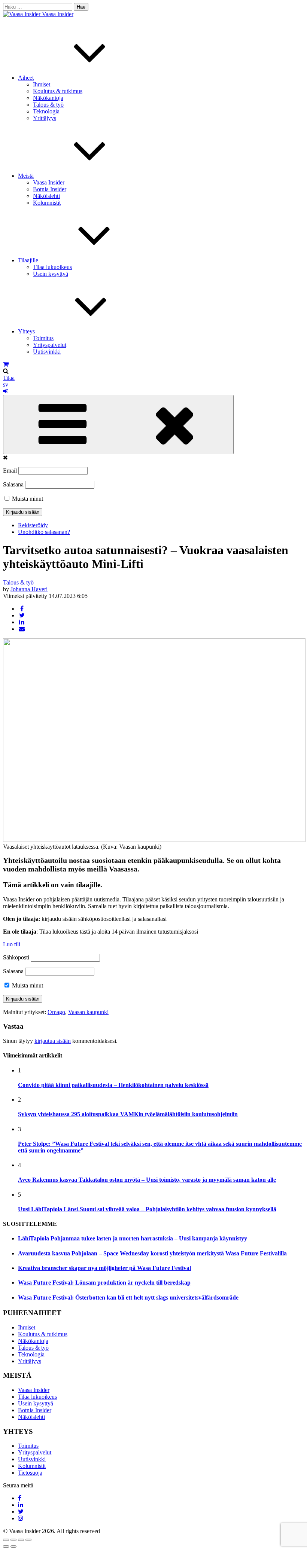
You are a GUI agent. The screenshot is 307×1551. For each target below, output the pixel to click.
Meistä (26, 175)
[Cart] (6, 364)
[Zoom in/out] (28, 1540)
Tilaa (9, 378)
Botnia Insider (49, 189)
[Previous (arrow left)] (6, 1546)
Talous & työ (48, 104)
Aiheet (26, 77)
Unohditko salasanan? (44, 532)
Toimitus (43, 338)
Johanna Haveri (29, 589)
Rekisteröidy (33, 525)
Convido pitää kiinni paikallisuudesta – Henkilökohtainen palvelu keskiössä (113, 1085)
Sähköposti (16, 957)
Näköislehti (46, 196)
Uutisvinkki (47, 351)
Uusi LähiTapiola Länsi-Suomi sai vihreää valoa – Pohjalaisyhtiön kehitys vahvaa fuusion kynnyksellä (147, 1209)
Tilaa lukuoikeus (52, 267)
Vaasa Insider (57, 14)
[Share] (13, 1540)
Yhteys (26, 331)
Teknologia (46, 111)
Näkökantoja (48, 98)
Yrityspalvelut (49, 345)
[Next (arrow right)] (13, 1546)
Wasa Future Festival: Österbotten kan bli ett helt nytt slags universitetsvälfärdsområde (128, 1297)
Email (10, 470)
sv (5, 384)
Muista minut (26, 498)
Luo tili (11, 944)
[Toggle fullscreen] (21, 1540)
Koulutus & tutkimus (57, 91)
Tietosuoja (30, 1472)
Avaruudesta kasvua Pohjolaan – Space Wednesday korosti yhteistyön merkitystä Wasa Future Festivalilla (152, 1253)
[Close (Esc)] (6, 1540)
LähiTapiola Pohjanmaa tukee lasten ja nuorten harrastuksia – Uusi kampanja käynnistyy (132, 1238)
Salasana (13, 484)
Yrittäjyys (44, 118)
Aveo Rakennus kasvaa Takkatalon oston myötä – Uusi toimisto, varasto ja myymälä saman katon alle (147, 1179)
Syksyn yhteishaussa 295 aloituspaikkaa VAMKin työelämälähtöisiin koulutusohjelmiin (128, 1114)
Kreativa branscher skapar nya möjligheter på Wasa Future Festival (104, 1268)
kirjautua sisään (52, 1041)
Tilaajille (28, 260)
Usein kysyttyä (50, 274)
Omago (56, 1012)
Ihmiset (41, 84)
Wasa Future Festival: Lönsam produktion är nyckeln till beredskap (104, 1282)
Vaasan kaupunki (88, 1012)
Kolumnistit (47, 202)
